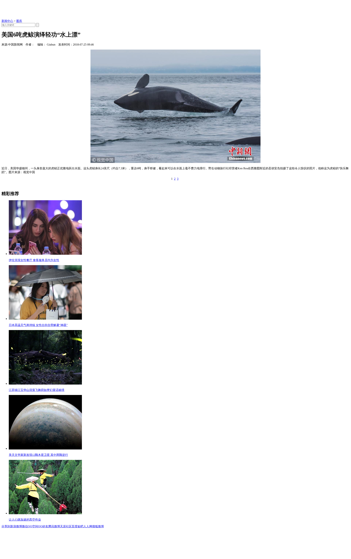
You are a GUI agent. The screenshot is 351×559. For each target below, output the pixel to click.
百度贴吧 (77, 526)
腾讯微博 (54, 526)
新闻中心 (7, 20)
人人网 (87, 526)
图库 (19, 20)
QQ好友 (43, 526)
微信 (25, 526)
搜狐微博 (98, 526)
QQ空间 (33, 526)
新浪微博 (16, 526)
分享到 (5, 526)
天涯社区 (66, 526)
